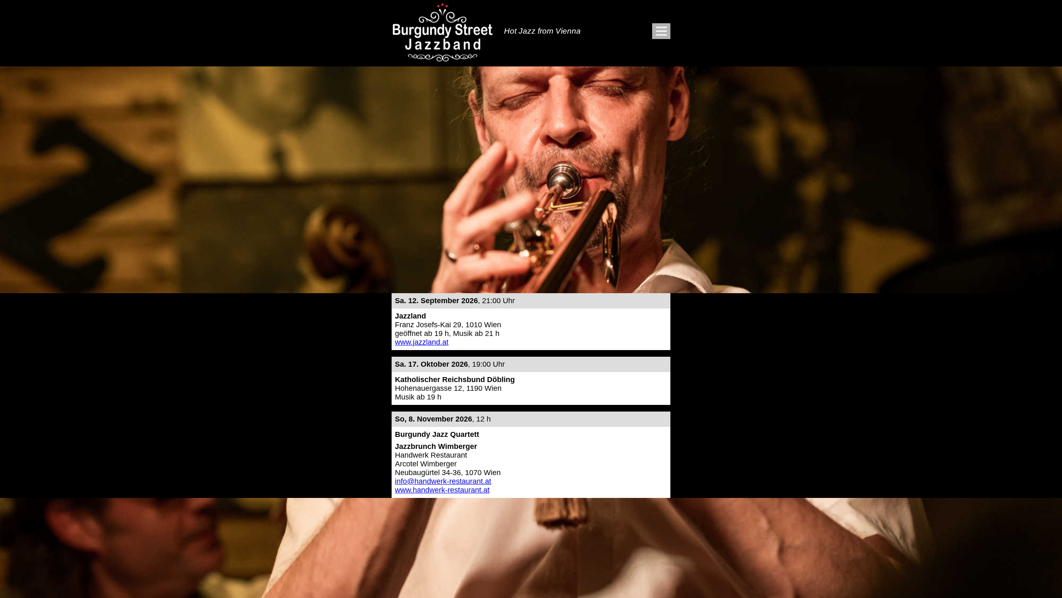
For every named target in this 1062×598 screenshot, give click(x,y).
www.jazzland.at (421, 342)
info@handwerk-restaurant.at (443, 481)
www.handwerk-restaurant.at (442, 490)
